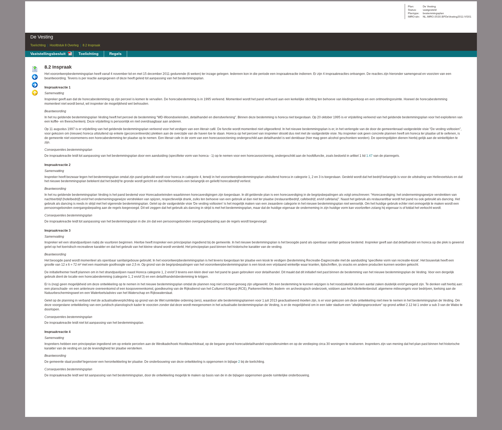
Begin (35, 69)
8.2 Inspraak (91, 45)
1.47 (369, 156)
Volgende (35, 85)
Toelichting (38, 45)
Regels (115, 54)
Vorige (35, 77)
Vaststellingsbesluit (48, 54)
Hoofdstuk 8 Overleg (64, 45)
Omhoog (35, 93)
